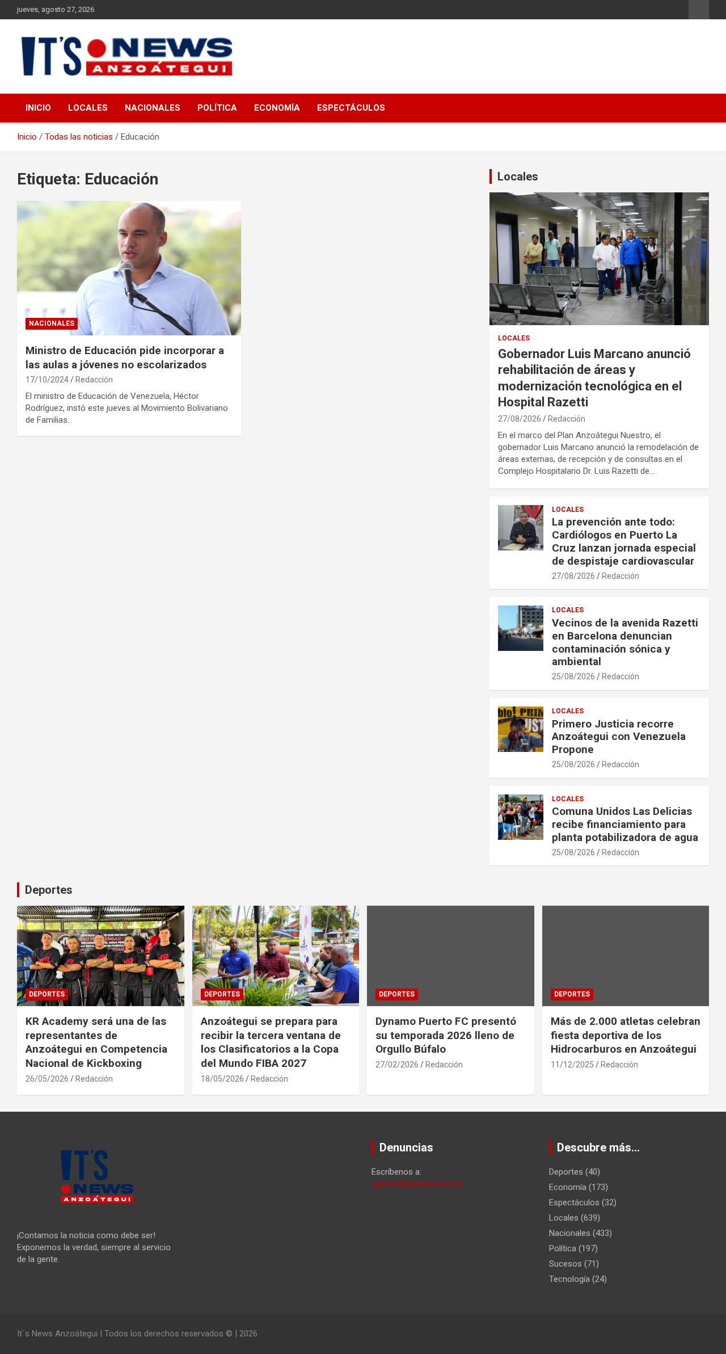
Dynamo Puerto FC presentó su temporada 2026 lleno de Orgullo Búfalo (445, 1035)
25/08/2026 (573, 676)
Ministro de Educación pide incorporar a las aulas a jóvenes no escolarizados (125, 357)
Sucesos (565, 1264)
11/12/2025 (572, 1064)
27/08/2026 (519, 418)
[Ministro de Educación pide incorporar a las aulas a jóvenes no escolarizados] (129, 268)
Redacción (94, 379)
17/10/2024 (47, 379)
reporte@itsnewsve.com (417, 1184)
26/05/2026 (47, 1078)
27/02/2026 (397, 1064)
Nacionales (152, 108)
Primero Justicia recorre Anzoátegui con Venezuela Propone (619, 736)
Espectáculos (351, 108)
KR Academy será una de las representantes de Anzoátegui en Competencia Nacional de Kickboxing (96, 1042)
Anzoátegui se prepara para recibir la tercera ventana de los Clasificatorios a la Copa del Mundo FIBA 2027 (271, 1042)
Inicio (38, 108)
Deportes (49, 890)
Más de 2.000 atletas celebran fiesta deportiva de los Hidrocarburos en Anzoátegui (625, 1035)
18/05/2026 (222, 1078)
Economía (277, 108)
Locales (88, 108)
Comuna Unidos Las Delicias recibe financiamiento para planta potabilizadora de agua (625, 824)
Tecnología (569, 1279)
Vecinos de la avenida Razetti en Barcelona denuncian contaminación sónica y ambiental (625, 642)
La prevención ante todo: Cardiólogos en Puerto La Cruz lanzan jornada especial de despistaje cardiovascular (624, 541)
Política (217, 108)
